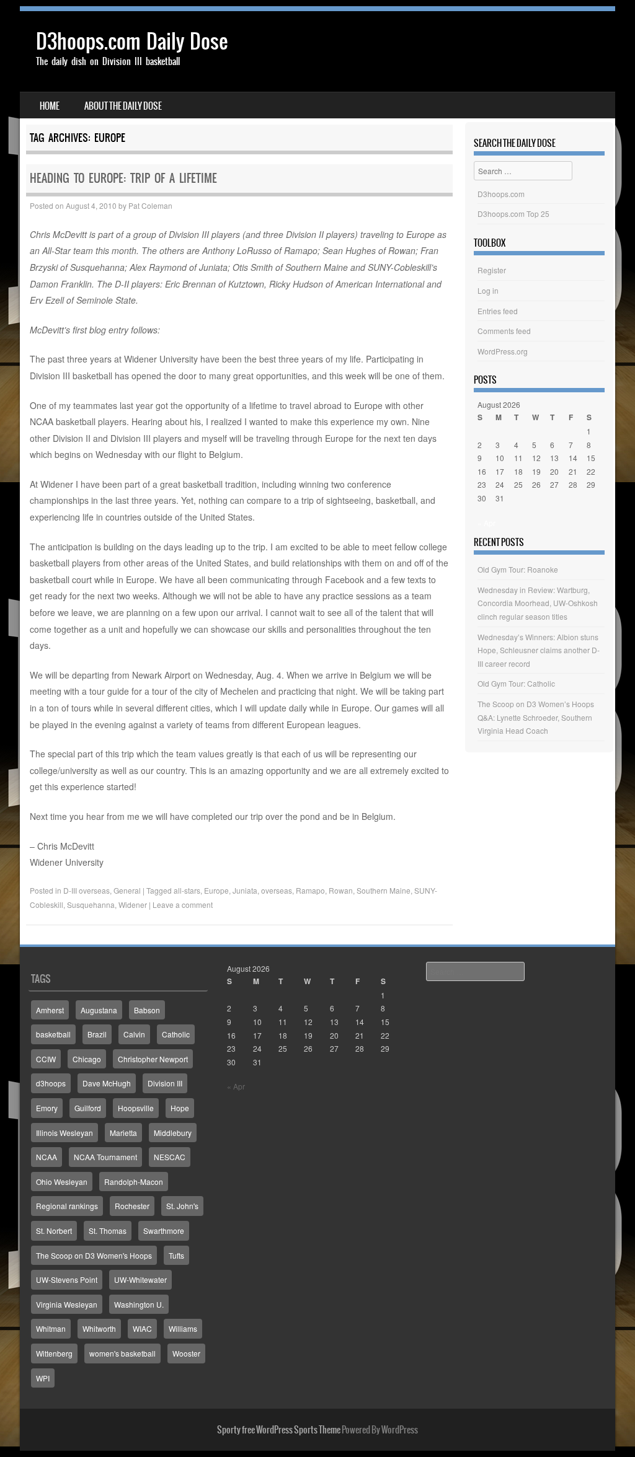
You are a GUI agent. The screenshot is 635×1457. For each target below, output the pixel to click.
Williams (183, 1328)
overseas (276, 890)
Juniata (245, 890)
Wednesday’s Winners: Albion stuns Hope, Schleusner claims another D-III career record (538, 650)
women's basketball (122, 1353)
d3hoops (51, 1083)
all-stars (187, 890)
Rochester (132, 1205)
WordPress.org (502, 351)
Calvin (134, 1034)
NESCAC (169, 1156)
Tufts (176, 1255)
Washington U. (139, 1304)
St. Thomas (108, 1230)
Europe (216, 890)
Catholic (176, 1034)
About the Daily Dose (123, 106)
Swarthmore (163, 1230)
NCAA (46, 1156)
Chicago (87, 1059)
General (127, 890)
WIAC (142, 1328)
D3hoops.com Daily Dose (132, 41)
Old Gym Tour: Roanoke (517, 569)
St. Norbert (54, 1230)
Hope (180, 1108)
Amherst (50, 1010)
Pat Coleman (150, 205)
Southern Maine (384, 890)
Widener (132, 904)
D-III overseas (86, 890)
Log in (488, 290)
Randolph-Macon (133, 1181)
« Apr (486, 522)
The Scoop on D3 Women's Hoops (94, 1255)
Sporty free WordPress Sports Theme (278, 1430)
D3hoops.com (501, 193)
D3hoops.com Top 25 (513, 213)
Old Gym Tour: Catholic (516, 683)
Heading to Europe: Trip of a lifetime (123, 178)
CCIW (46, 1059)
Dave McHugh (106, 1083)
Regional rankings (67, 1205)
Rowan (341, 890)
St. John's (182, 1205)
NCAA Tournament (105, 1156)
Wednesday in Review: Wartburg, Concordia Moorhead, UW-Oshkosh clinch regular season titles (537, 603)
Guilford (87, 1108)
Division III (165, 1083)
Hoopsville (136, 1108)
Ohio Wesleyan (61, 1181)
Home (50, 106)
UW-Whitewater (140, 1279)
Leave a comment (183, 904)
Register (491, 270)
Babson (147, 1010)
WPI (43, 1378)
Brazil (97, 1034)
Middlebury (173, 1132)
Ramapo (310, 890)
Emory (47, 1108)
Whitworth (99, 1328)
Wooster (186, 1353)
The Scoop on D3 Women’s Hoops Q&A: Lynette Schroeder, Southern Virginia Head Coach (535, 717)
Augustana (99, 1010)
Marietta (123, 1132)
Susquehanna (91, 904)
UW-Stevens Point (66, 1279)
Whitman (51, 1328)
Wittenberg (54, 1353)
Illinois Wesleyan (64, 1132)
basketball (53, 1034)
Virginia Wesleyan (66, 1304)
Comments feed (504, 330)
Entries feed (497, 311)
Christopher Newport (153, 1059)
